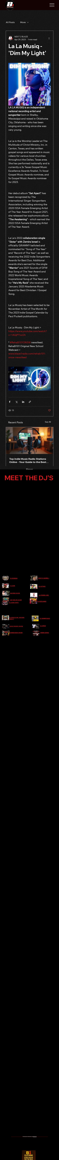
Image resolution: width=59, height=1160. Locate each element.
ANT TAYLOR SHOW (16, 600)
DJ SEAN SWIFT (14, 602)
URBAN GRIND (44, 632)
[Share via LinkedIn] (23, 401)
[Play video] (29, 379)
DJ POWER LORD (44, 595)
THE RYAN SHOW (15, 593)
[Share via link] (30, 401)
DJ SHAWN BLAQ (45, 618)
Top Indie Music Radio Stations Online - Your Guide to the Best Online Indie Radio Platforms (27, 460)
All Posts (10, 22)
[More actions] (49, 38)
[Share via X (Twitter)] (16, 401)
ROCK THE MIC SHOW (16, 626)
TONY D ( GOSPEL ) (43, 578)
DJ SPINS (43, 626)
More (23, 22)
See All (48, 422)
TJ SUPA (12, 585)
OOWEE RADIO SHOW (16, 632)
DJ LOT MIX (42, 586)
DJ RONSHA (13, 578)
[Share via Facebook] (9, 401)
